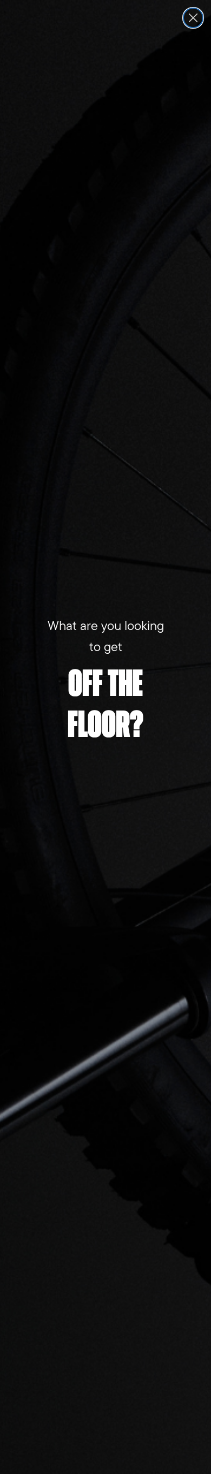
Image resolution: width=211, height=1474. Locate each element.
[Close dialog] (193, 18)
